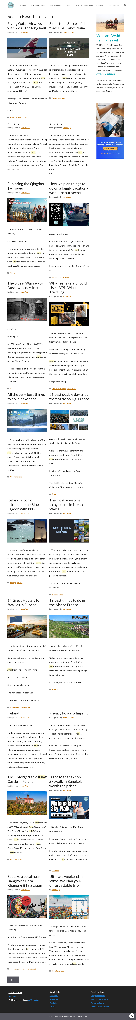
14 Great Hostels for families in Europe (24, 602)
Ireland (13, 713)
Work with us (114, 5)
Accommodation (17, 707)
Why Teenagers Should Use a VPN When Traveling (68, 287)
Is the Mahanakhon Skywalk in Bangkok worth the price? (65, 781)
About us (99, 5)
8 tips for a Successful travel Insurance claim (67, 25)
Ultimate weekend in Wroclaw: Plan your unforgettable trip (66, 881)
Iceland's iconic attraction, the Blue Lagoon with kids (23, 504)
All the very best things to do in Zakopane (26, 396)
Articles (23, 5)
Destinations (55, 5)
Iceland (19, 583)
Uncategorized (16, 477)
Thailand (55, 870)
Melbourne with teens (100, 1006)
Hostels (27, 707)
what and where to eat (27, 969)
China (12, 273)
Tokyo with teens (98, 996)
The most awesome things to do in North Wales (66, 504)
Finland (13, 123)
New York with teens (99, 999)
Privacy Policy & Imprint (68, 713)
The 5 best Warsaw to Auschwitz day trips (25, 285)
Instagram (54, 999)
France (54, 494)
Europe (13, 583)
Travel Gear (71, 389)
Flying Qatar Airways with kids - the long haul (26, 25)
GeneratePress (82, 1016)
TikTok (52, 1006)
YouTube (53, 1003)
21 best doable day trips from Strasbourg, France (69, 396)
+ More (13, 979)
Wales (61, 594)
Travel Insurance (58, 98)
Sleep (68, 5)
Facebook (54, 996)
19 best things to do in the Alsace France (67, 602)
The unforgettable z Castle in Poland (27, 779)
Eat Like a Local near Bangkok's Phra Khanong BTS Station (24, 881)
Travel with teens (38, 5)
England (56, 123)
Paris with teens (97, 1003)
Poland (13, 388)
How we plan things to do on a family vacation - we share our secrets (68, 188)
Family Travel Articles (19, 117)
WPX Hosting (33, 1000)
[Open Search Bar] (126, 5)
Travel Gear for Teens (84, 5)
